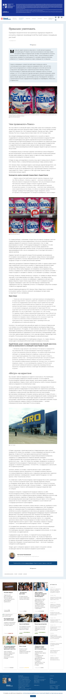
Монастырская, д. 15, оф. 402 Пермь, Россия (39, 681)
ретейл (15, 573)
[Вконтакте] (61, 17)
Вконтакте (55, 681)
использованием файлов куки (30, 693)
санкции (25, 573)
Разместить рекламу (51, 19)
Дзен (50, 681)
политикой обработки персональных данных (51, 693)
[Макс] (58, 17)
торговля (20, 573)
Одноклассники (52, 683)
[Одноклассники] (56, 20)
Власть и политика (15, 19)
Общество (28, 18)
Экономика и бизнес (21, 19)
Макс (52, 681)
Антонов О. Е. (43, 679)
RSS (50, 679)
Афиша (45, 18)
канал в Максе (29, 563)
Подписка (51, 680)
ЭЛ (21, 687)
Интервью (40, 18)
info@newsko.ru (36, 685)
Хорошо (33, 696)
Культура (34, 18)
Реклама (51, 678)
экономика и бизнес (9, 573)
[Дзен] (56, 17)
